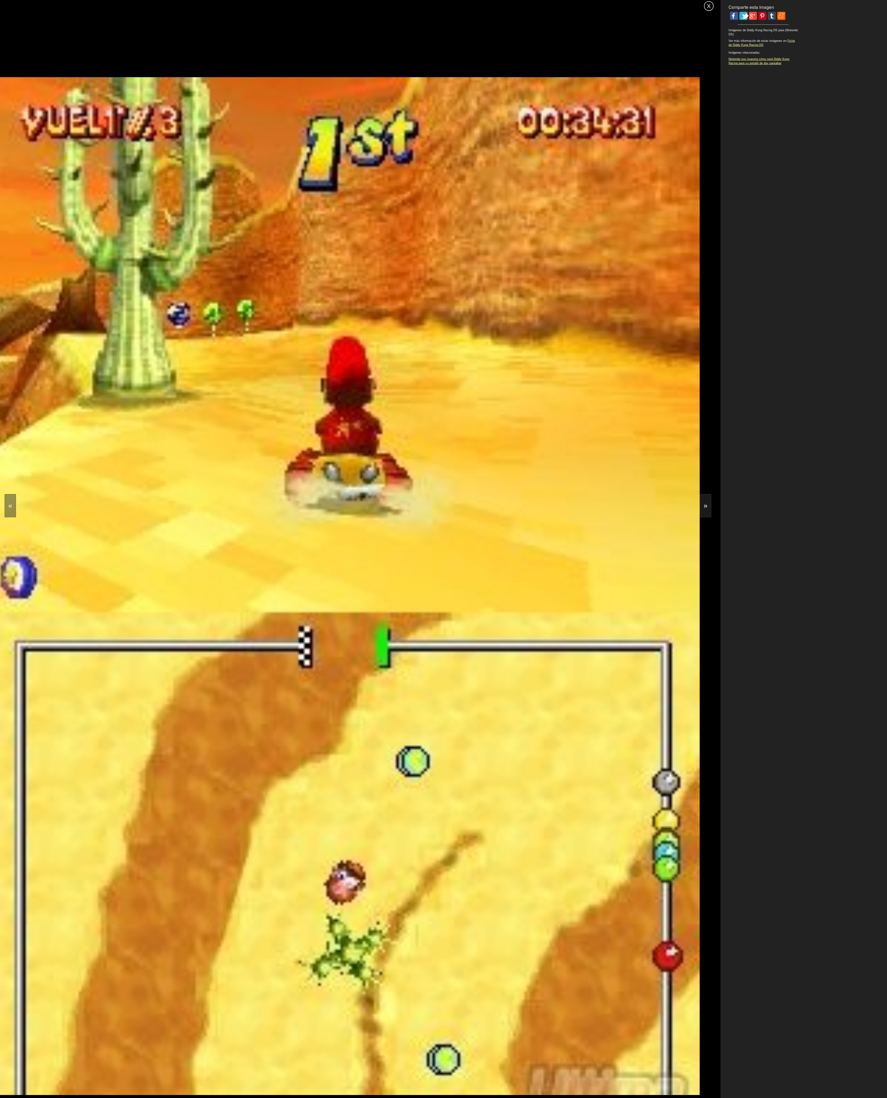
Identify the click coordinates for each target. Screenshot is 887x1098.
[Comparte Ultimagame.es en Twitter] (743, 16)
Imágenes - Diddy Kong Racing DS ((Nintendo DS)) (68, 5)
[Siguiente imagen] (705, 505)
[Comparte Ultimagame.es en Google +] (753, 16)
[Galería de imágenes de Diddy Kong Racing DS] (272, 1081)
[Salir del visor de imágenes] (709, 6)
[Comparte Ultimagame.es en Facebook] (734, 16)
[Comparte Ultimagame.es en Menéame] (781, 16)
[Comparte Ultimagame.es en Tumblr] (772, 16)
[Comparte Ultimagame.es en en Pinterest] (762, 16)
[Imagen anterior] (10, 505)
